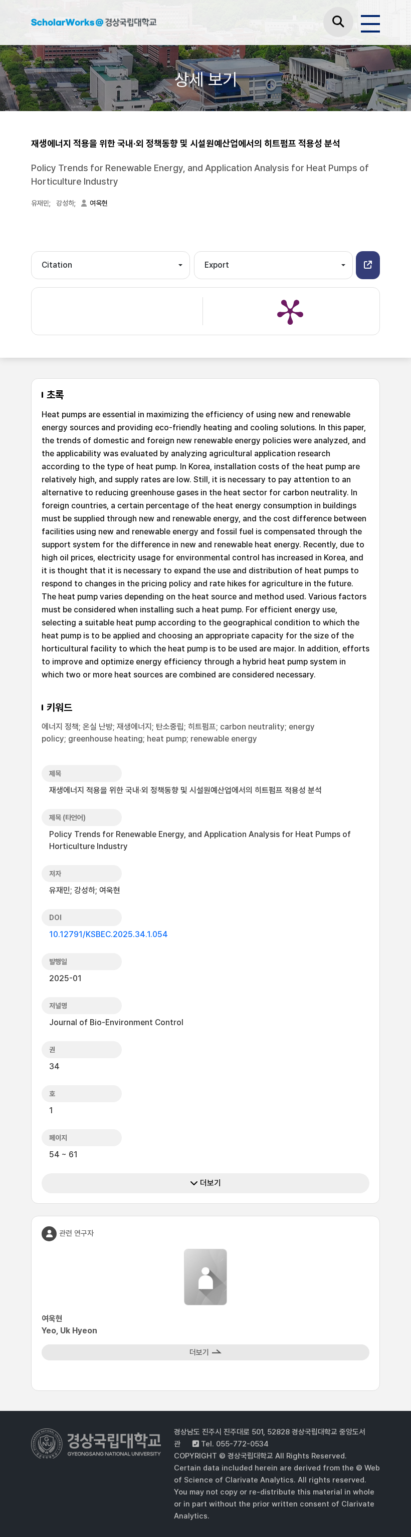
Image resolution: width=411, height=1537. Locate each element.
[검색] (338, 22)
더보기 (209, 1183)
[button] (368, 265)
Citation (57, 265)
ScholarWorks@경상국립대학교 (93, 24)
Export (216, 265)
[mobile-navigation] (370, 22)
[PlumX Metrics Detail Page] (290, 311)
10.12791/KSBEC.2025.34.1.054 (108, 934)
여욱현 (99, 203)
